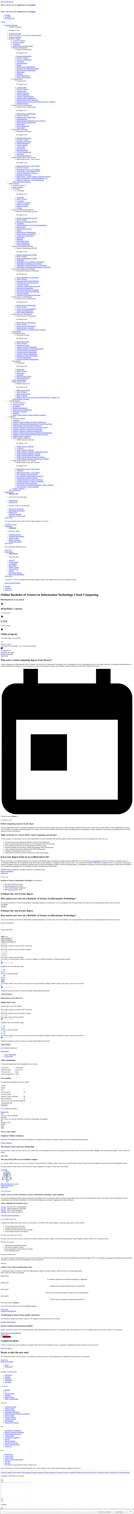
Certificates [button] (12, 417)
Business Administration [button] (20, 48)
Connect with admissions (8, 1311)
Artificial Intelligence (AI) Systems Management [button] (31, 225)
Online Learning (14, 567)
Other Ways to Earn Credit (17, 516)
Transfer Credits (14, 538)
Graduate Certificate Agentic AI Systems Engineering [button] (29, 422)
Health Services (9, 1397)
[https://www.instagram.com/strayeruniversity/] (8, 1380)
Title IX (7, 1439)
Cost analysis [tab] (9, 1056)
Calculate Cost (13, 502)
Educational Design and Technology (27, 277)
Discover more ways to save (9, 1184)
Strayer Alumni (9, 1415)
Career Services (13, 569)
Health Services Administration (26, 114)
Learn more (4, 1155)
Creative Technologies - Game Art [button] (27, 173)
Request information (7, 654)
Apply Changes (6, 1044)
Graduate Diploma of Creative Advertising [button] (29, 480)
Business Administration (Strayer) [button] (23, 210)
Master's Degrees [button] (14, 183)
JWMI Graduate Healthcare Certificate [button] (28, 455)
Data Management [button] (22, 150)
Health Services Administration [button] (22, 105)
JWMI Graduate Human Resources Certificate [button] (30, 457)
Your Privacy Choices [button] (11, 1465)
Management (20, 369)
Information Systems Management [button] (27, 356)
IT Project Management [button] (23, 152)
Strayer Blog (12, 566)
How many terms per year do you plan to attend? (16, 949)
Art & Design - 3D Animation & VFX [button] (28, 171)
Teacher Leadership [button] (22, 293)
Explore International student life (11, 1333)
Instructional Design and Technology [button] (27, 291)
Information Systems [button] (19, 333)
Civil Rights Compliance (12, 1437)
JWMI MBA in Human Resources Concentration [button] (31, 265)
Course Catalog (13, 562)
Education (8, 1395)
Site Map (7, 1461)
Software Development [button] (23, 156)
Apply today (5, 1309)
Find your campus (6, 1348)
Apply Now (8, 590)
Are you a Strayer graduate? (9, 973)
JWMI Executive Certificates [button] (21, 436)
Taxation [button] (19, 208)
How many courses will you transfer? (12, 1017)
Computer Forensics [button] (22, 93)
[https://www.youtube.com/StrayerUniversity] (8, 1382)
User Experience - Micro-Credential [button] (27, 487)
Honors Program (10, 1410)
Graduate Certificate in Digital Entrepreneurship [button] (27, 431)
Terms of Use (9, 1454)
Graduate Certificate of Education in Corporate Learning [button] (30, 427)
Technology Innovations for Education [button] (28, 295)
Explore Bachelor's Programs (22, 182)
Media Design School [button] (19, 382)
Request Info (5, 1051)
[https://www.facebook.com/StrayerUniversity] (8, 1375)
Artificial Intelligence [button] (23, 95)
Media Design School (23, 390)
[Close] (131, 1511)
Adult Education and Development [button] (27, 283)
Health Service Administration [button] (25, 67)
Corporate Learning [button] (22, 284)
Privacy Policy (9, 1456)
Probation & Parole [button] (22, 103)
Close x (4, 906)
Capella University (10, 1419)
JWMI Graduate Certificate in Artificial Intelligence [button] (32, 452)
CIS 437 (3, 1208)
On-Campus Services (15, 573)
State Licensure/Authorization (14, 1459)
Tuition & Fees (13, 500)
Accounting (20, 197)
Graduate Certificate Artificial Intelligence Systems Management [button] (32, 424)
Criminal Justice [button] (17, 79)
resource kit (11, 889)
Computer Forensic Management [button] (26, 350)
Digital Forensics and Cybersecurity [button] (27, 100)
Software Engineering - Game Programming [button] (30, 180)
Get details (31, 5)
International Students (15, 542)
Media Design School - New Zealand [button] (24, 157)
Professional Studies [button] (22, 241)
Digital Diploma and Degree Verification (17, 1414)
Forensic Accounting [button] (22, 204)
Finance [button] (18, 65)
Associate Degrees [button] (14, 401)
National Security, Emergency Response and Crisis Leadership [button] (35, 102)
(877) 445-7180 (9, 18)
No (4, 972)
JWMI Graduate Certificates (25, 446)
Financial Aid (13, 512)
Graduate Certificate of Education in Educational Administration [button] (32, 433)
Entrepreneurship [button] (21, 63)
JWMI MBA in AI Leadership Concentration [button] (30, 262)
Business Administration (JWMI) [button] (23, 246)
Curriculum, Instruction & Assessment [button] (28, 286)
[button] (67, 820)
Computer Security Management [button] (26, 352)
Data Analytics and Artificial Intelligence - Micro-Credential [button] (34, 485)
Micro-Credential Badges (16, 574)
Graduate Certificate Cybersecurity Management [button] (27, 429)
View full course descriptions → (11, 1215)
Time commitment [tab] (10, 1054)
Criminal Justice (21, 87)
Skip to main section (7, 1)
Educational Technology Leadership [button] (27, 290)
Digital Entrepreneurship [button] (24, 229)
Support (11, 571)
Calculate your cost (11, 524)
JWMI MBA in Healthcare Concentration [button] (29, 264)
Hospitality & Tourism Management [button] (27, 68)
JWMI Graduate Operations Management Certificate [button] (32, 459)
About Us (12, 560)
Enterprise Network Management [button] (26, 354)
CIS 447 (3, 1210)
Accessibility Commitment (13, 1430)
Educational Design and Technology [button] (24, 269)
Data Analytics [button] (21, 149)
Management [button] (20, 72)
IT (5, 1392)
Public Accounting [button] (22, 206)
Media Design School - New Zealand (28, 166)
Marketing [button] (19, 74)
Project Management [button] (22, 75)
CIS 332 (3, 1207)
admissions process (31, 1306)
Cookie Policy (9, 1458)
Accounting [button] (16, 44)
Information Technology (23, 138)
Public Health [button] (20, 128)
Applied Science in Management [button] (23, 46)
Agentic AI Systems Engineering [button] (26, 347)
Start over (4, 1105)
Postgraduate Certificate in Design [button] (27, 478)
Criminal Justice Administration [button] (26, 98)
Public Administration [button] (23, 245)
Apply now (8, 550)
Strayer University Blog (12, 1444)
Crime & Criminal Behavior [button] (25, 96)
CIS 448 (3, 1212)
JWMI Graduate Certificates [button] (21, 438)
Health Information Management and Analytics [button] (31, 121)
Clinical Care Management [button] (24, 310)
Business (7, 1390)
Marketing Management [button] (23, 376)
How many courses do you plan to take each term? (16, 946)
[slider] (7, 963)
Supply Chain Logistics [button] (23, 77)
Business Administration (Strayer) (26, 218)
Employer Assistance (15, 514)
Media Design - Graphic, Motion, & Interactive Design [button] (33, 176)
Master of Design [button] (21, 395)
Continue (4, 944)
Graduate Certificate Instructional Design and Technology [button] (30, 434)
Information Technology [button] (20, 129)
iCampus (7, 15)
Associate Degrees (18, 404)
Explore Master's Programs (21, 399)
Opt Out (7, 1463)
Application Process (15, 534)
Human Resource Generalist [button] (25, 328)
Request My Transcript (12, 1422)
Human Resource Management (26, 322)
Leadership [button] (19, 375)
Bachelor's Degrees (19, 42)
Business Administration (23, 56)
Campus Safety (9, 1436)
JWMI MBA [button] (20, 260)
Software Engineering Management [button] (27, 359)
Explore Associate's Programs (36, 415)
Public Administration (11, 1399)
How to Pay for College (16, 509)
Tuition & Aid (9, 492)
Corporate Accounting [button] (23, 202)
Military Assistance (14, 540)
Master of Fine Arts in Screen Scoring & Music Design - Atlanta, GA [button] (37, 397)
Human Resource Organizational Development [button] (31, 330)
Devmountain (9, 1421)
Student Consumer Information (14, 1432)
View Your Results (7, 994)
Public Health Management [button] (24, 312)
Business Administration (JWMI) (26, 255)
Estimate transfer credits (8, 1322)
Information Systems (22, 341)
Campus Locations (10, 1407)
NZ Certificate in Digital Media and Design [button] (29, 476)
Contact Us (8, 1446)
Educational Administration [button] (24, 288)
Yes (4, 970)
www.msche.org (96, 861)
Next (3, 979)
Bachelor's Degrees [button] (15, 39)
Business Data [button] (20, 227)
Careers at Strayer (10, 1417)
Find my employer (6, 1143)
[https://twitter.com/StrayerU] (7, 1377)
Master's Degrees (18, 187)
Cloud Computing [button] (22, 145)
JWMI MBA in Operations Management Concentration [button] (33, 267)
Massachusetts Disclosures (13, 1434)
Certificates (16, 420)
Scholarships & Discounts (17, 511)
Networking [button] (20, 154)
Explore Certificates (19, 488)
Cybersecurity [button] (20, 147)
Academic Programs (11, 25)
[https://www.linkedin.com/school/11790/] (8, 1379)
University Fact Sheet (11, 1443)
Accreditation (13, 564)
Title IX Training (10, 1441)
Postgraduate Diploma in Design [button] (26, 483)
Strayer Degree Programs (12, 583)
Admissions (8, 526)
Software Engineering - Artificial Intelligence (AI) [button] (31, 178)
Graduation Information (12, 1412)
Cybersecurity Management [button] (25, 236)
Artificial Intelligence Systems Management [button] (29, 349)
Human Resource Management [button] (26, 70)
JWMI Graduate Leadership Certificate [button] (28, 453)
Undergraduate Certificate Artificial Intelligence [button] (27, 426)
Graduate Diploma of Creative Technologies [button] (30, 481)
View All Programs (15, 490)
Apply (7, 1365)
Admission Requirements (16, 536)
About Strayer (9, 552)
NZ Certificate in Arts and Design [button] (26, 474)
